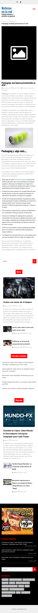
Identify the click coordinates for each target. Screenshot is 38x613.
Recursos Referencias (8, 592)
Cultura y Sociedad (28, 580)
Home (4, 21)
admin (6, 440)
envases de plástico (28, 88)
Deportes (5, 583)
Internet (21, 586)
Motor (27, 586)
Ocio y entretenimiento (16, 589)
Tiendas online (6, 596)
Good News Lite (21, 609)
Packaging (5, 94)
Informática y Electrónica (9, 586)
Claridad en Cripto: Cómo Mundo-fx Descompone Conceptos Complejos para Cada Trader (17, 363)
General (12, 21)
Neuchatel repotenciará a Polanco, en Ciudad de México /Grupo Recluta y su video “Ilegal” (22, 484)
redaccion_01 (7, 88)
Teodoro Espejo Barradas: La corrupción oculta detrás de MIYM (19, 383)
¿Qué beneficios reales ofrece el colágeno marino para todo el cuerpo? (18, 370)
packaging (5, 90)
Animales (5, 580)
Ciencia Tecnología (15, 580)
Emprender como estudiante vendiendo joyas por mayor (18, 376)
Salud (18, 592)
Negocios (5, 589)
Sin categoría (26, 592)
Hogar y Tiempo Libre (22, 583)
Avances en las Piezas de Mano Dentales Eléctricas (18, 388)
